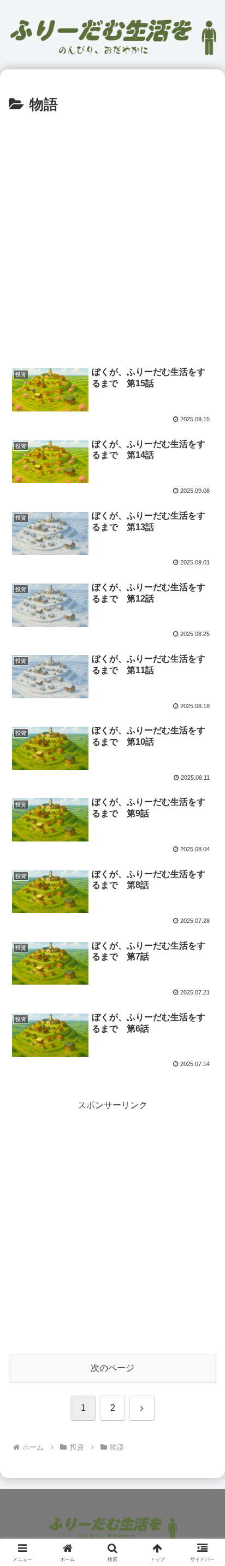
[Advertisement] (112, 235)
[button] (202, 1383)
